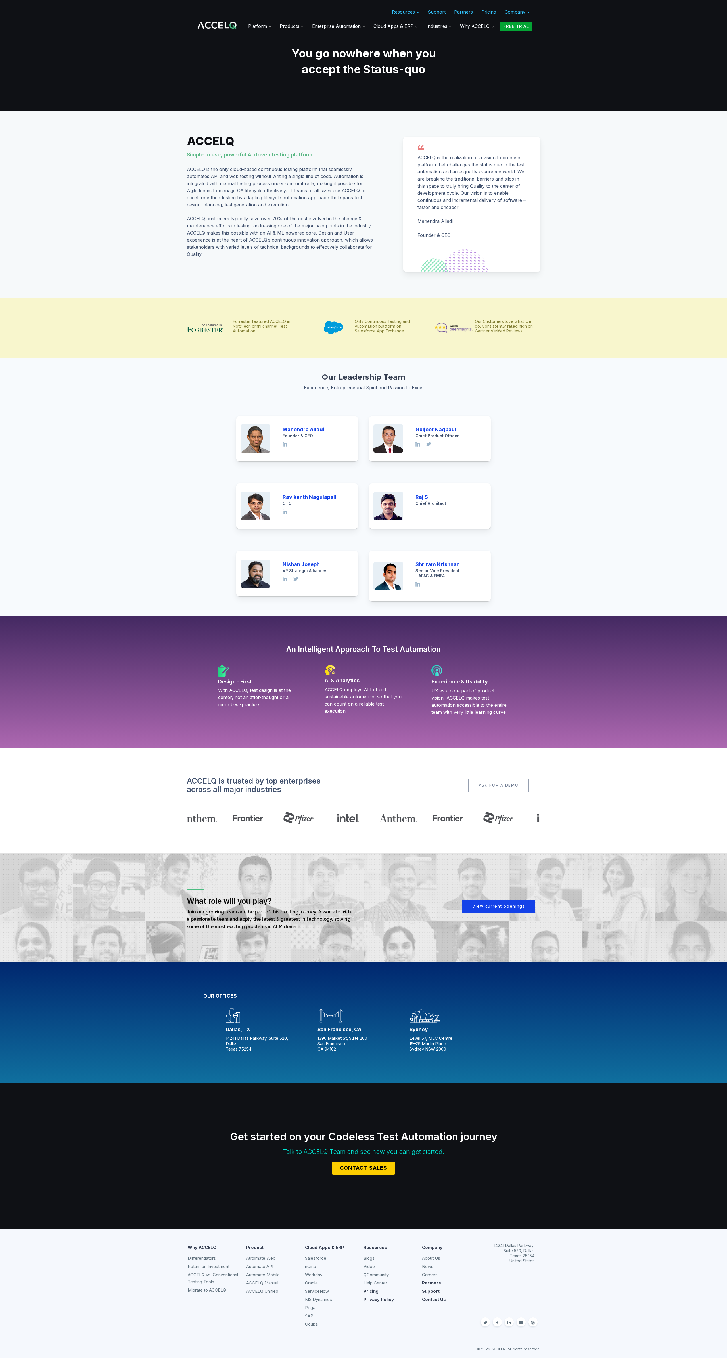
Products (290, 26)
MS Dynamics (318, 1299)
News (427, 1266)
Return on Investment (208, 1266)
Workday (313, 1274)
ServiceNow (317, 1291)
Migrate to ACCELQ (207, 1290)
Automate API (259, 1266)
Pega (310, 1307)
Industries (437, 26)
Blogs (369, 1258)
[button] (498, 785)
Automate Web (260, 1258)
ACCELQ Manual (262, 1283)
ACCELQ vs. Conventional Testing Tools (213, 1278)
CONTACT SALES (363, 1168)
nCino (310, 1266)
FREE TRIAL (516, 26)
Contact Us (434, 1299)
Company (516, 12)
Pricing (488, 12)
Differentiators (202, 1258)
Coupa (311, 1324)
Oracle (311, 1283)
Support (437, 12)
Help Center (375, 1283)
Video (369, 1266)
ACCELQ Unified (262, 1291)
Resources (404, 12)
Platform (258, 26)
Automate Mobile (263, 1274)
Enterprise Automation (337, 26)
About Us (431, 1258)
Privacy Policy (379, 1299)
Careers (430, 1274)
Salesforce (315, 1258)
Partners (463, 12)
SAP (309, 1316)
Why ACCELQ (475, 26)
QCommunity (376, 1274)
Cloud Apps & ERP (394, 26)
